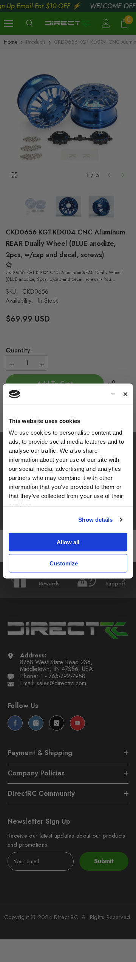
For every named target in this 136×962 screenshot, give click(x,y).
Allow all (68, 542)
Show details (95, 519)
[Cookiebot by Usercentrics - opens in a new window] (85, 394)
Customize (63, 563)
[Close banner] (125, 394)
